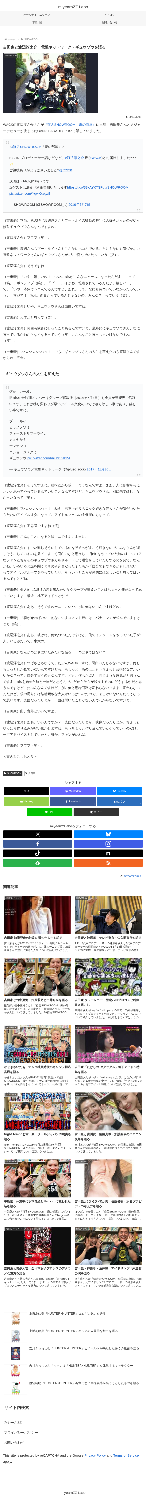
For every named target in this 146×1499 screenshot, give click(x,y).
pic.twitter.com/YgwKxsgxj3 (30, 193)
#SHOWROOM (117, 187)
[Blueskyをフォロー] (108, 834)
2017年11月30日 (99, 469)
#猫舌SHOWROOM (26, 147)
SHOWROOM (14, 773)
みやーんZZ (13, 1423)
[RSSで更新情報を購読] (108, 863)
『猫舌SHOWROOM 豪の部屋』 (70, 125)
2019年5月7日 (79, 205)
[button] (96, 812)
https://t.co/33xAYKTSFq (85, 187)
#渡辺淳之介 (74, 158)
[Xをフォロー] (37, 834)
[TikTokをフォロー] (37, 853)
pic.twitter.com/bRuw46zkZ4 (48, 458)
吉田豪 (31, 773)
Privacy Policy (95, 1455)
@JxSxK (65, 170)
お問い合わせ (14, 1442)
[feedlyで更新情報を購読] (37, 863)
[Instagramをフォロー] (108, 844)
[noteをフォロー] (108, 853)
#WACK (96, 158)
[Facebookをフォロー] (37, 844)
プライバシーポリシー (21, 1432)
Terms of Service (126, 1455)
